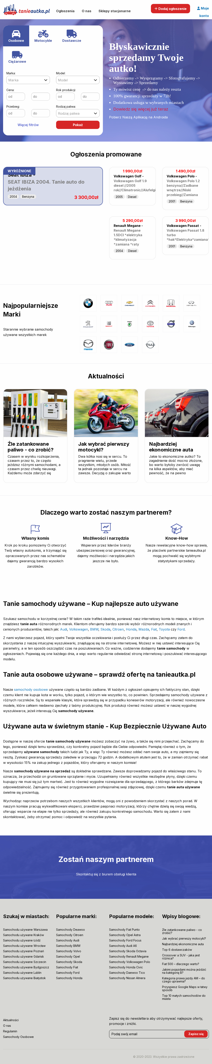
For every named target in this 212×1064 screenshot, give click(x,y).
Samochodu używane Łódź (22, 940)
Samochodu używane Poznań (23, 951)
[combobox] (28, 80)
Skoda (105, 629)
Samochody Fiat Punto (124, 929)
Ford (181, 629)
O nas (86, 11)
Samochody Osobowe (18, 1037)
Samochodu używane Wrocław (24, 945)
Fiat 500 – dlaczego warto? (180, 964)
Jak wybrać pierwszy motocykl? (103, 447)
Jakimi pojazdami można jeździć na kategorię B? (184, 971)
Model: (60, 73)
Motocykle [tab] (43, 41)
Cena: (10, 90)
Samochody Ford (68, 972)
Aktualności (106, 376)
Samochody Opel (68, 956)
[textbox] (28, 80)
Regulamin (10, 1031)
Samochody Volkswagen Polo (129, 961)
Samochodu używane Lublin (22, 972)
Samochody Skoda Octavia (127, 951)
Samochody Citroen (69, 935)
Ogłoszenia (65, 11)
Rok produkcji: (66, 90)
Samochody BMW (68, 945)
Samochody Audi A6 (123, 945)
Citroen (118, 629)
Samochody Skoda (69, 961)
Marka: (11, 73)
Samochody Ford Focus (125, 940)
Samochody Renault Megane (129, 956)
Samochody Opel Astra (125, 935)
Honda (131, 629)
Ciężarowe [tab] (17, 61)
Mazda (144, 629)
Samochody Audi (67, 940)
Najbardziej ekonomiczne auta (171, 447)
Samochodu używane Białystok (24, 978)
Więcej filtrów (28, 125)
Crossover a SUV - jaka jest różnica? (181, 956)
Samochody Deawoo (70, 929)
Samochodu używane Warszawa (25, 929)
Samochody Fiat (67, 967)
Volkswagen (78, 629)
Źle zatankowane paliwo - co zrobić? (31, 447)
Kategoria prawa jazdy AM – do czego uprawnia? (183, 979)
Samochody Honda (69, 978)
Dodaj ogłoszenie (172, 9)
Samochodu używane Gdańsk (23, 956)
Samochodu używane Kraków (23, 935)
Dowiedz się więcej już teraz (140, 109)
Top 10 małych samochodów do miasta (184, 997)
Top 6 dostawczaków (177, 949)
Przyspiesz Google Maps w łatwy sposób (184, 988)
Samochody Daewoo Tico (127, 972)
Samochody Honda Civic (126, 967)
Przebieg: (13, 106)
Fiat (154, 629)
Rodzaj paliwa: (66, 106)
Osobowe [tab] (16, 41)
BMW (94, 629)
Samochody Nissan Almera (127, 978)
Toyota (164, 629)
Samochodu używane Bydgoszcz (26, 967)
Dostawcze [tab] (71, 41)
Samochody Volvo (68, 951)
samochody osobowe (31, 689)
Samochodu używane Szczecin (24, 961)
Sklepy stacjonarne (115, 11)
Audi (63, 629)
